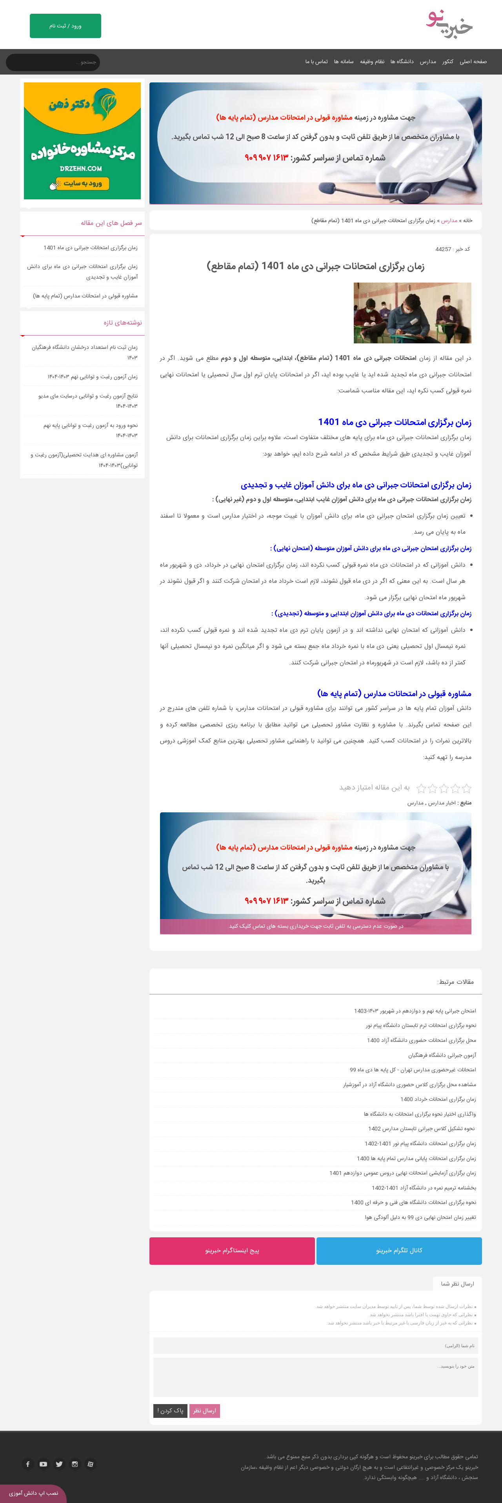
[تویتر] (59, 1464)
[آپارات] (90, 1464)
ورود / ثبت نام (65, 26)
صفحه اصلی (473, 62)
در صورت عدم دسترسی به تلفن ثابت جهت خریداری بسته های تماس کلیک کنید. (315, 926)
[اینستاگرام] (75, 1464)
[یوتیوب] (43, 1464)
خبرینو (415, 1457)
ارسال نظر (204, 1411)
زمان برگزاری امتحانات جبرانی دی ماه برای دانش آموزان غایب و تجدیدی (82, 272)
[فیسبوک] (28, 1464)
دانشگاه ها (402, 62)
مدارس (428, 62)
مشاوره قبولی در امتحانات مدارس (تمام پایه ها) (85, 296)
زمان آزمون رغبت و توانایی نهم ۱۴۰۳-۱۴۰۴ (93, 377)
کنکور (447, 62)
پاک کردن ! (170, 1411)
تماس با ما (317, 62)
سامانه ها (344, 62)
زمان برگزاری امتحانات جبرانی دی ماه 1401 (90, 248)
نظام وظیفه (372, 62)
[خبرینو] (449, 44)
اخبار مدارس (442, 803)
